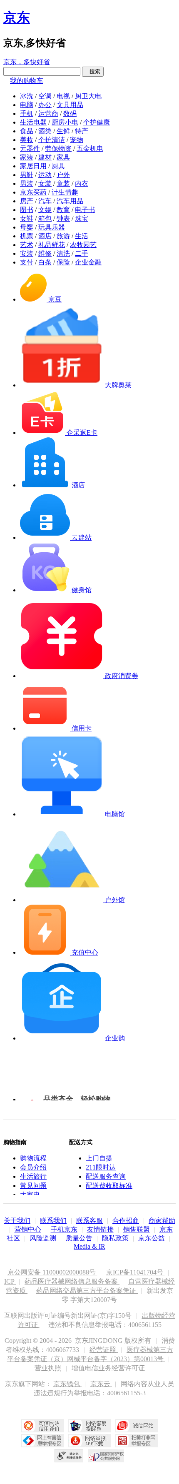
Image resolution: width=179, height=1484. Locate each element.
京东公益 (151, 1238)
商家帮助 (162, 1220)
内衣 (81, 183)
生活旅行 (33, 1176)
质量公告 (79, 1238)
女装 (45, 183)
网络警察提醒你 (89, 1425)
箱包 (45, 218)
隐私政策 (115, 1238)
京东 (16, 17)
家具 (63, 157)
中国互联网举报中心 (42, 1440)
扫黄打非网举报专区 (136, 1440)
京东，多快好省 (26, 61)
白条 (45, 262)
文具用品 (70, 104)
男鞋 (26, 174)
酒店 (45, 235)
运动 (45, 174)
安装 (26, 253)
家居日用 (33, 166)
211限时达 (101, 1167)
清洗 (63, 253)
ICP (10, 1281)
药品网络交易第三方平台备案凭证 (87, 1290)
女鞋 (26, 218)
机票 (26, 235)
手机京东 (64, 1229)
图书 (26, 209)
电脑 (26, 104)
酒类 (45, 131)
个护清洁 (51, 139)
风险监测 (43, 1238)
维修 (45, 253)
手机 (26, 113)
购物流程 (33, 1158)
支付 (26, 262)
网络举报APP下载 (89, 1440)
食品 (26, 131)
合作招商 (125, 1220)
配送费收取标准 (109, 1185)
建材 (45, 157)
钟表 (63, 218)
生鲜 (63, 131)
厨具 (58, 166)
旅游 (63, 235)
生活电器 (33, 122)
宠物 (76, 139)
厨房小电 (65, 122)
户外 (63, 174)
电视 (63, 96)
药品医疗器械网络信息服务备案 (72, 1281)
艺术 (26, 244)
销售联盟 (136, 1229)
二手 (81, 253)
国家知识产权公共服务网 (106, 1455)
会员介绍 (33, 1167)
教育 (63, 209)
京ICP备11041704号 (135, 1272)
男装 (26, 183)
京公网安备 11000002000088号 (52, 1272)
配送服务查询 (106, 1176)
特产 (81, 131)
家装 (26, 157)
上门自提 (99, 1158)
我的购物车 (26, 80)
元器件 (30, 148)
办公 (45, 104)
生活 (81, 235)
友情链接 (100, 1229)
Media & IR (89, 1246)
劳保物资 (58, 148)
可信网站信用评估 (42, 1425)
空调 (45, 96)
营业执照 (49, 1368)
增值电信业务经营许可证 (108, 1368)
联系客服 (89, 1220)
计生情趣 (65, 192)
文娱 (45, 209)
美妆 (26, 139)
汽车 (45, 201)
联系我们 (53, 1220)
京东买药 (33, 192)
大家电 (30, 1194)
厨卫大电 (88, 96)
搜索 (92, 71)
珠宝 (81, 218)
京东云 (101, 1383)
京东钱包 (67, 1383)
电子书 (85, 209)
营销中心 (28, 1229)
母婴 (26, 227)
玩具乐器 (51, 227)
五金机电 (90, 148)
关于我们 (17, 1220)
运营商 (48, 113)
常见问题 (33, 1185)
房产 (26, 201)
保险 (63, 262)
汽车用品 (70, 201)
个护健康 (96, 122)
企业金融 (88, 262)
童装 (63, 183)
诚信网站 (136, 1425)
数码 (70, 113)
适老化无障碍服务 (69, 1455)
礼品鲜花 (51, 244)
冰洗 (26, 96)
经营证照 (104, 1349)
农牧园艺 (83, 244)
